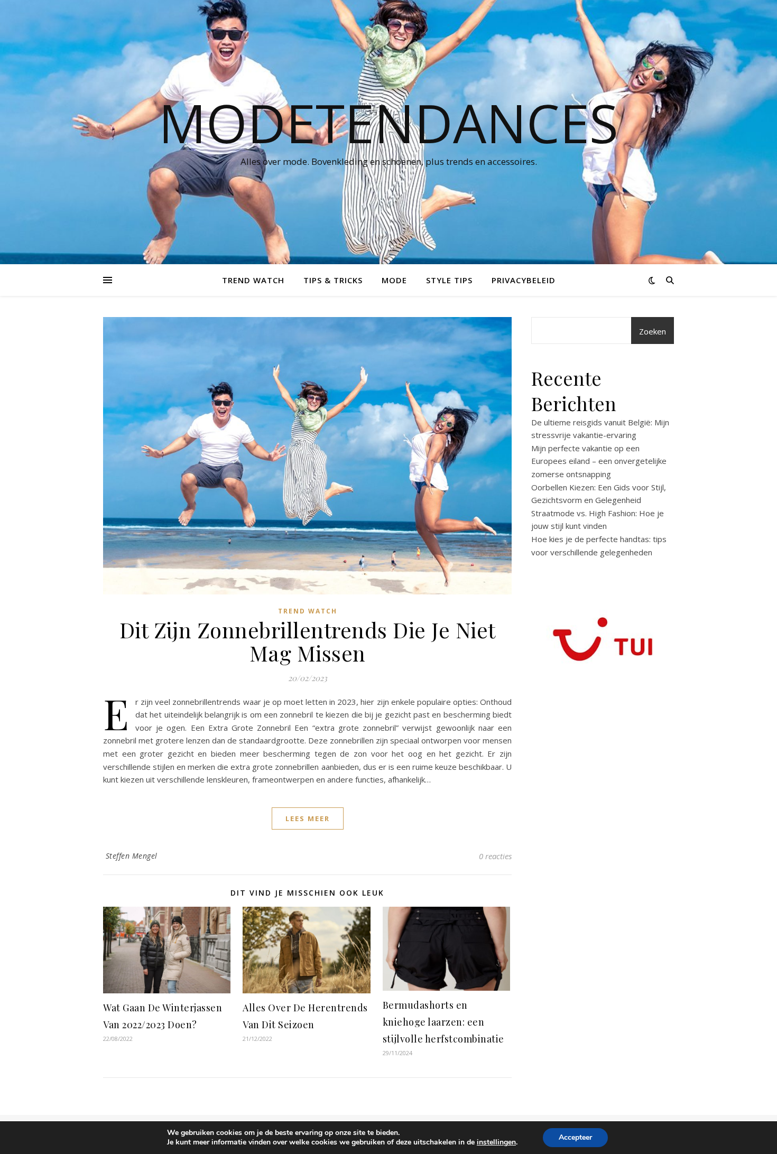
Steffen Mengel (132, 856)
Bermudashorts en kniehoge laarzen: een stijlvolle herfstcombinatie (443, 1022)
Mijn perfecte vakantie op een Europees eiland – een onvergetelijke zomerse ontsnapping (599, 461)
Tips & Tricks (333, 280)
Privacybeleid (524, 280)
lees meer (307, 818)
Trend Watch (253, 280)
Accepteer (575, 1137)
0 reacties (495, 856)
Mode (394, 280)
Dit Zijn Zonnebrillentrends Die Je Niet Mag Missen (307, 641)
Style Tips (449, 280)
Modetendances (388, 122)
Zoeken (652, 331)
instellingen (496, 1142)
